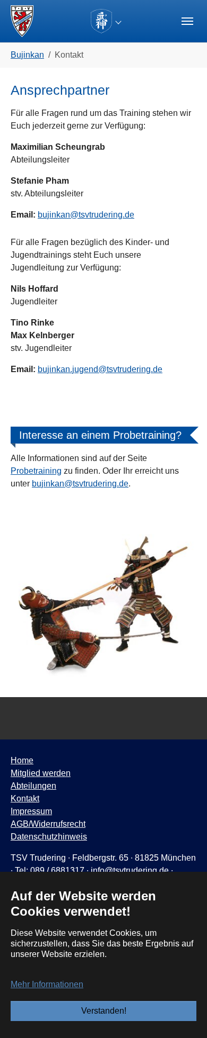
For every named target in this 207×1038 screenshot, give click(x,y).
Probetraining (36, 470)
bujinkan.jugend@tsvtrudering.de (100, 369)
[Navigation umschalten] (187, 21)
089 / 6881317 (57, 870)
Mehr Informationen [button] (47, 984)
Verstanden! (103, 1010)
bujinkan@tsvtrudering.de (86, 214)
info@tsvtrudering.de (130, 870)
